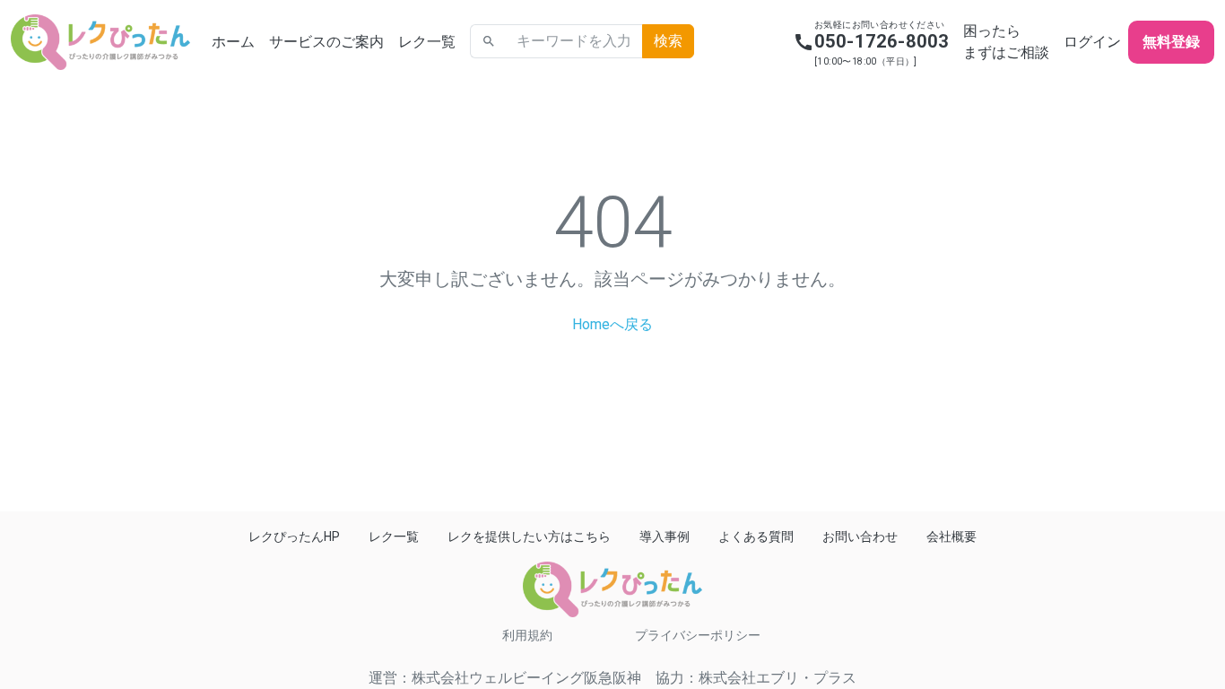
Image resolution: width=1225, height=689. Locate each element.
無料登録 (1171, 41)
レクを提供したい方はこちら (529, 536)
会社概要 (951, 536)
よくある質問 (756, 536)
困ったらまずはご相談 (1006, 41)
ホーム (233, 41)
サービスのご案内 (326, 41)
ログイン (1092, 41)
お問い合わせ (860, 536)
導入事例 (664, 536)
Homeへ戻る (612, 324)
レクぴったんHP (294, 536)
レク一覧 (427, 41)
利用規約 (527, 635)
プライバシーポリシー (697, 635)
